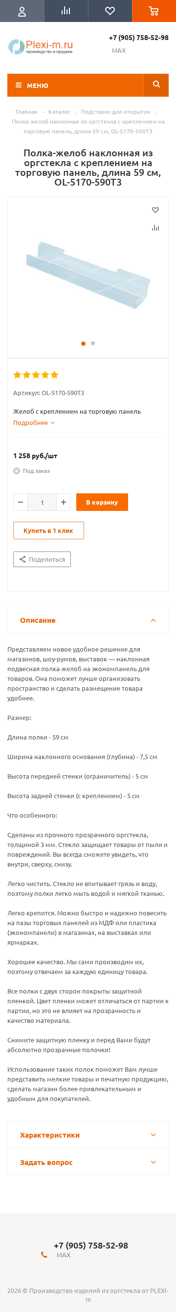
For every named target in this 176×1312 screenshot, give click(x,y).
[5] (55, 375)
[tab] (33, 422)
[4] (45, 375)
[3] (36, 375)
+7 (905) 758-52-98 (139, 37)
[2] (27, 375)
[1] (17, 375)
